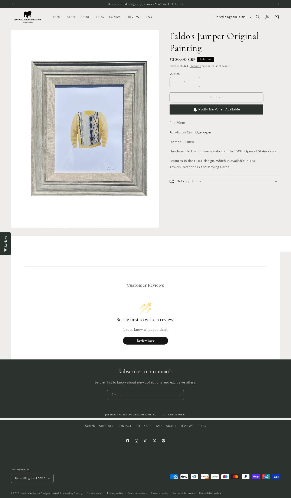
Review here (145, 340)
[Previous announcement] (12, 4)
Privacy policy (115, 493)
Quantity (175, 73)
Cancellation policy (210, 493)
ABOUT (171, 426)
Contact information (184, 493)
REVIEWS (187, 426)
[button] (257, 17)
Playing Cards (218, 167)
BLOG (202, 426)
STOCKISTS (144, 426)
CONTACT (124, 426)
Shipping (195, 66)
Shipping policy (160, 493)
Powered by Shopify (71, 493)
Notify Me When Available (219, 109)
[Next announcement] (279, 4)
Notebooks (191, 167)
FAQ (159, 426)
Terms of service (137, 493)
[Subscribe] (179, 395)
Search (90, 426)
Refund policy (95, 493)
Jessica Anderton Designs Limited (40, 493)
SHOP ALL (106, 426)
